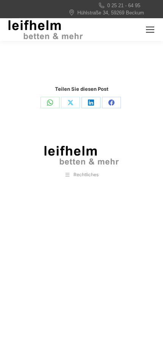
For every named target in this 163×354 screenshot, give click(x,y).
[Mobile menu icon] (150, 29)
